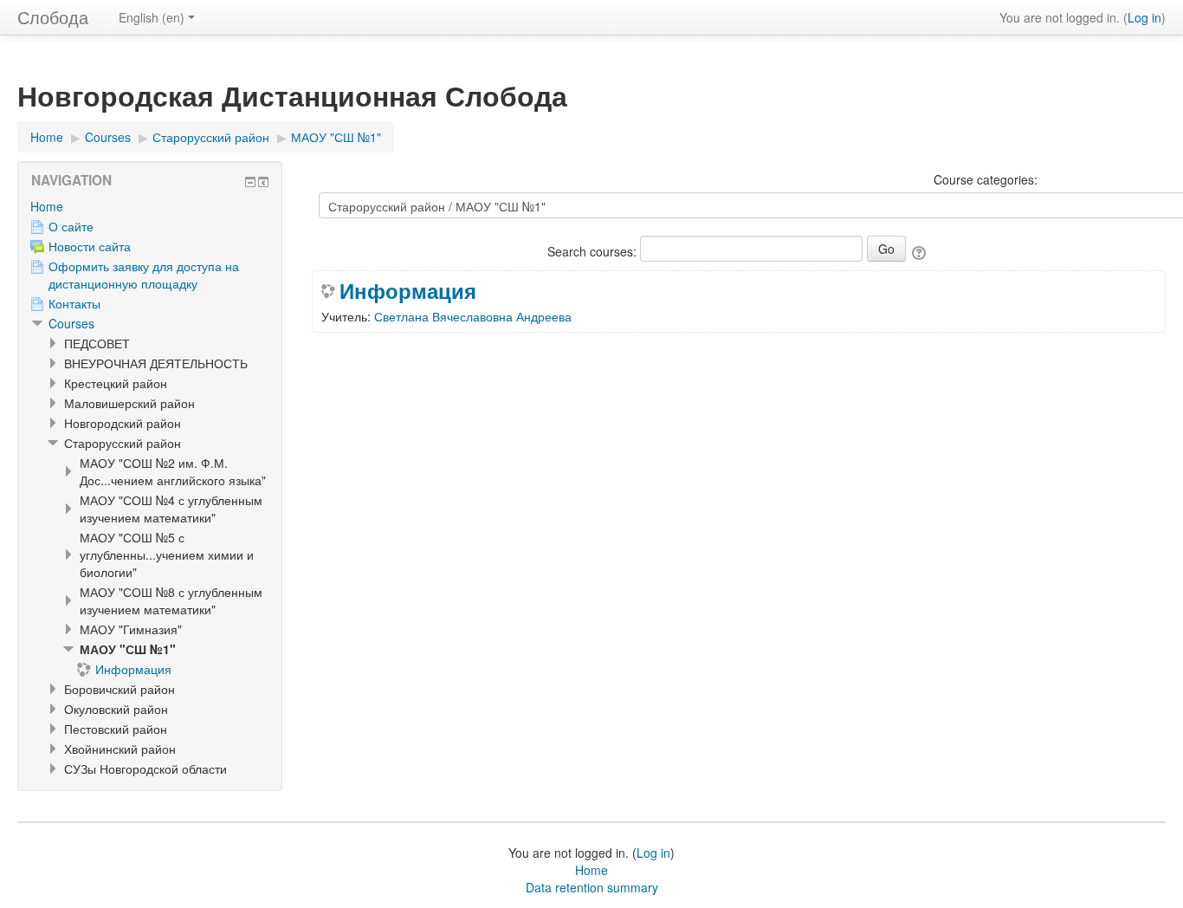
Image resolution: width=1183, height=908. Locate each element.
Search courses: (593, 251)
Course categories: (986, 179)
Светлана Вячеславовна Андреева (473, 316)
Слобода (52, 16)
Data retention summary (592, 887)
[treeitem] (149, 206)
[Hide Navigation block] (250, 182)
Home (46, 206)
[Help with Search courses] (920, 251)
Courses (71, 323)
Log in (1144, 17)
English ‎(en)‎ (151, 17)
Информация (407, 290)
